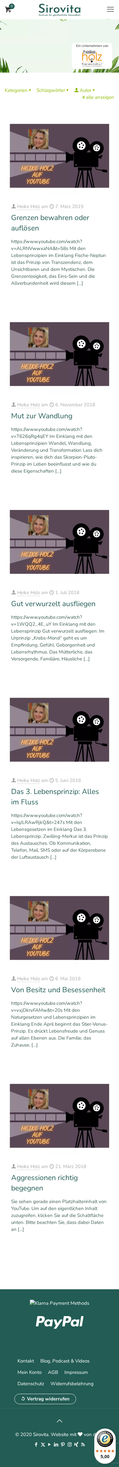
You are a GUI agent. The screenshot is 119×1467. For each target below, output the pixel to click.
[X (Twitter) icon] (43, 1444)
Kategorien (16, 90)
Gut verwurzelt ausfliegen (53, 604)
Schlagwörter (50, 90)
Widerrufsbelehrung (72, 1384)
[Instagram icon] (69, 1444)
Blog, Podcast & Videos (64, 1361)
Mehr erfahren (94, 300)
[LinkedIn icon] (56, 1444)
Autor (85, 90)
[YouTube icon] (49, 1444)
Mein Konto (29, 1372)
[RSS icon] (83, 1444)
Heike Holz (28, 206)
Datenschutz (30, 1384)
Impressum (76, 1372)
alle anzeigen (100, 97)
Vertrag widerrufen (48, 1399)
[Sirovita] (59, 9)
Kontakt (25, 1361)
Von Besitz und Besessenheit (58, 990)
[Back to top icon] (59, 1421)
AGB (53, 1372)
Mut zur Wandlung (41, 416)
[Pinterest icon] (63, 1444)
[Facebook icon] (36, 1444)
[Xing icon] (76, 1444)
